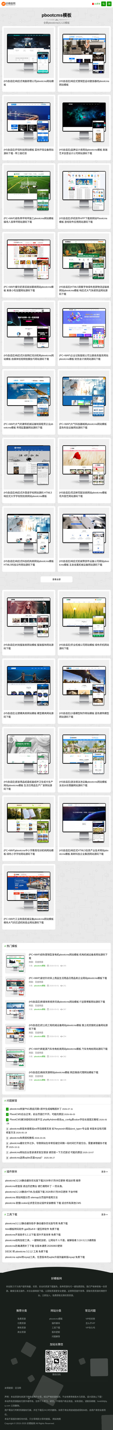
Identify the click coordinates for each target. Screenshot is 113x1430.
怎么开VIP (90, 1323)
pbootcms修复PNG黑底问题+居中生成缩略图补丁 (34, 1109)
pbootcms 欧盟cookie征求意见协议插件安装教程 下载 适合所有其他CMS (43, 1203)
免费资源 (22, 1319)
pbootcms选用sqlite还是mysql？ (25, 1157)
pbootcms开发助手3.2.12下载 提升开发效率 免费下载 (33, 1234)
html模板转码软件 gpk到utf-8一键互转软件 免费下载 (32, 1229)
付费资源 (22, 1323)
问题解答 (56, 1336)
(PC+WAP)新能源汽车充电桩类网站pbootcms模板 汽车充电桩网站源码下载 (68, 1049)
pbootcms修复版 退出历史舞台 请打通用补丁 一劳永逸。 (34, 1186)
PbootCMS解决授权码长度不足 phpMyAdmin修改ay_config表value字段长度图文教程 (53, 1119)
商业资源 (22, 1332)
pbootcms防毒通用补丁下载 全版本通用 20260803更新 (33, 1246)
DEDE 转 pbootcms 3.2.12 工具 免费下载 (26, 1251)
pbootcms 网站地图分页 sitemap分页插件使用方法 (31, 1197)
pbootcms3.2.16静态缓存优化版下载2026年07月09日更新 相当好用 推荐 (43, 1180)
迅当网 (18, 1388)
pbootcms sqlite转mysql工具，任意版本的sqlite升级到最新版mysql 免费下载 (45, 1257)
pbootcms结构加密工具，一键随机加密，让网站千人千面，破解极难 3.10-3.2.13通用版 (50, 1240)
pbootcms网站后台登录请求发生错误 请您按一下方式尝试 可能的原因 (44, 1152)
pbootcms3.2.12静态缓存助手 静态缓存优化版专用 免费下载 (36, 1223)
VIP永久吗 (90, 1327)
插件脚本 (56, 1323)
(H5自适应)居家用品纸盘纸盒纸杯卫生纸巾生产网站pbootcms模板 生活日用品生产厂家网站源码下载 (28, 785)
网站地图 (57, 1419)
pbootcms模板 (39, 966)
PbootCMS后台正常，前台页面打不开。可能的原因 (35, 1114)
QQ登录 (97, 4)
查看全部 (56, 579)
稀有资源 (22, 1327)
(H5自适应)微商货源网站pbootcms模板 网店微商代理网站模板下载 (63, 1072)
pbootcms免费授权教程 (20, 1138)
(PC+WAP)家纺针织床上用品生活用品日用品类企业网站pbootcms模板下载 (68, 978)
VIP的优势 (90, 1319)
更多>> (104, 1171)
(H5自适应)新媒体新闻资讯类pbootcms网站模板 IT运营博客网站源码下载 (67, 1002)
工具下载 (56, 1327)
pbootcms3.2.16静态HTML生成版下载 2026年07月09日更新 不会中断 (41, 1192)
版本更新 (56, 1332)
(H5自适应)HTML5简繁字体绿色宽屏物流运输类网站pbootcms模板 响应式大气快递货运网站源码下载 (84, 290)
